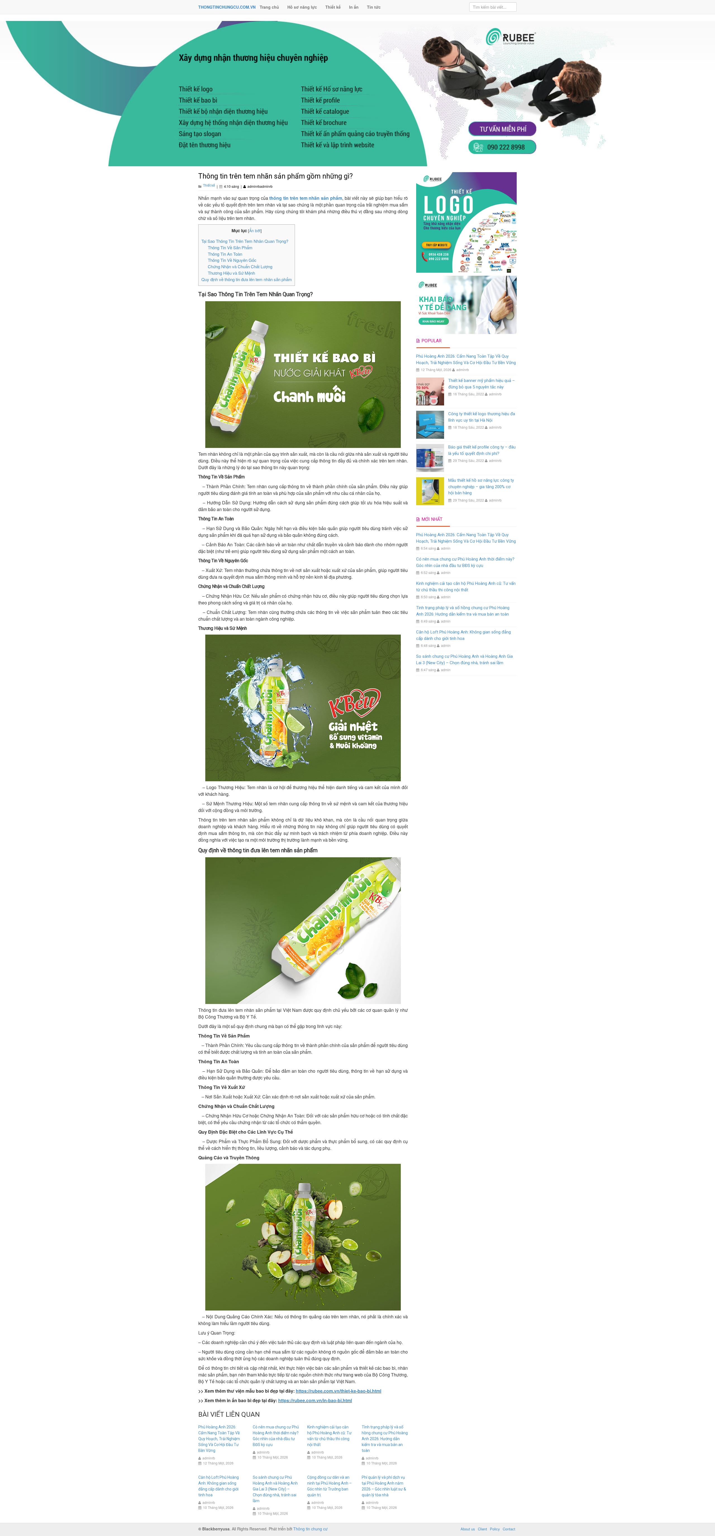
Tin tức (374, 7)
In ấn (354, 7)
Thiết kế (333, 7)
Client (482, 1529)
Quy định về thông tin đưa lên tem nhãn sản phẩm (246, 279)
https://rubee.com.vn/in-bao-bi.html (315, 1400)
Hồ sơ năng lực (302, 7)
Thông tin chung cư (310, 1529)
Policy (495, 1529)
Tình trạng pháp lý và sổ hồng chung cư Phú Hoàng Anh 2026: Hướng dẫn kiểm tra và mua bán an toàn (385, 1439)
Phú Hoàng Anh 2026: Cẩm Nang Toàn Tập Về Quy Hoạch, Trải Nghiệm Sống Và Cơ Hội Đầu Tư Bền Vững (219, 1439)
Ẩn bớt (255, 230)
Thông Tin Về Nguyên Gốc (232, 260)
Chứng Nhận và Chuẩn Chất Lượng (240, 266)
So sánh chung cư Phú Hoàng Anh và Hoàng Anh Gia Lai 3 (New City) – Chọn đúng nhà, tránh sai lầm (275, 1489)
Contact (509, 1529)
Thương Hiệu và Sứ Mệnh (231, 273)
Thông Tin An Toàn (225, 254)
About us (468, 1529)
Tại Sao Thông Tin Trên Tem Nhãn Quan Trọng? (244, 241)
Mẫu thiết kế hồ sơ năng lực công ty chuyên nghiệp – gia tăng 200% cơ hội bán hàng (481, 486)
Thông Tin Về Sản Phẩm (230, 247)
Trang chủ (269, 7)
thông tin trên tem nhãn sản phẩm (305, 198)
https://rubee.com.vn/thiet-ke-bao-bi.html (338, 1391)
